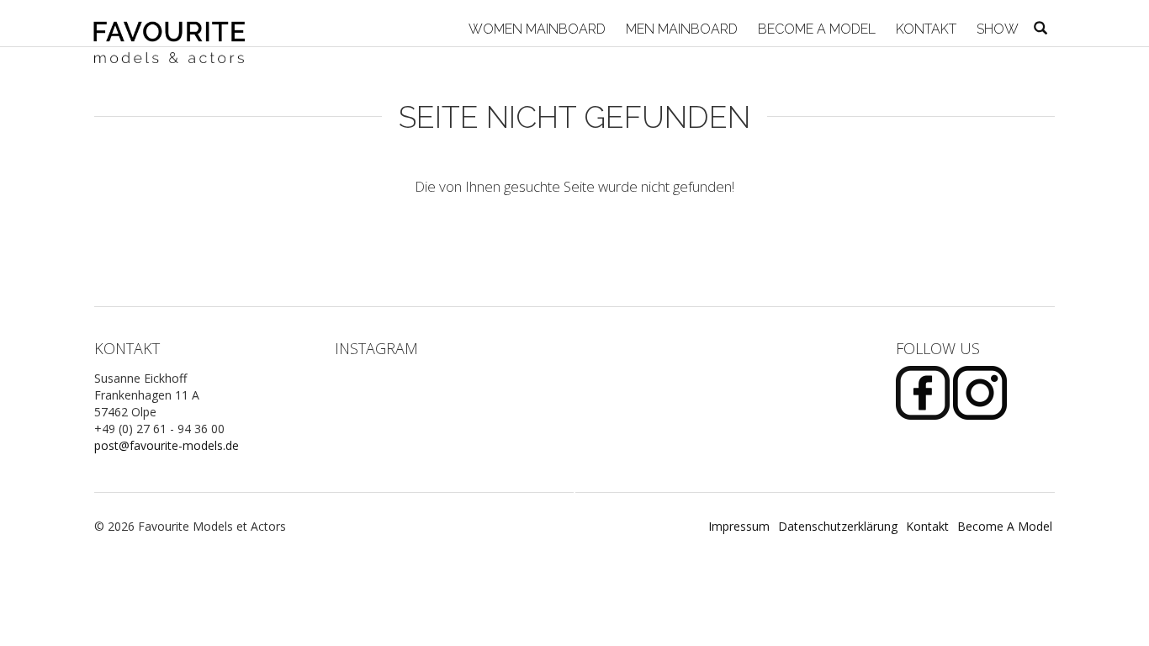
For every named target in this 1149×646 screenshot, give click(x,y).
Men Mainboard (680, 29)
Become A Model (815, 29)
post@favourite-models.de (166, 445)
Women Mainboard (535, 29)
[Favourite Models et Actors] (175, 23)
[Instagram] (980, 391)
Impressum (739, 526)
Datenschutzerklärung (837, 526)
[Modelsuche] (1040, 29)
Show (996, 29)
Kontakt (924, 29)
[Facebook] (924, 391)
